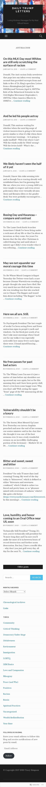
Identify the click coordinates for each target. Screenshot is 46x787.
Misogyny (7, 676)
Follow (9, 756)
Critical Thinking (11, 629)
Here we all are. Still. (16, 314)
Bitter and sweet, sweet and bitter (18, 462)
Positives (7, 688)
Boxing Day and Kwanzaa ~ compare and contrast (20, 216)
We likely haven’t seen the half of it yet (22, 165)
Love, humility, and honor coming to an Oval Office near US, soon (22, 518)
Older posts (23, 567)
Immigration (9, 652)
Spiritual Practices (11, 706)
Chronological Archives (14, 602)
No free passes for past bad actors (17, 363)
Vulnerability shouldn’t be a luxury (19, 411)
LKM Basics (8, 664)
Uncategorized (10, 712)
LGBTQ (6, 658)
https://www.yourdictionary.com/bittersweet (24, 497)
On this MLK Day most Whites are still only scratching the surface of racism (22, 62)
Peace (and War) (10, 682)
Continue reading (21, 101)
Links (5, 608)
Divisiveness (9, 641)
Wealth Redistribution (13, 718)
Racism (6, 694)
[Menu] (6, 36)
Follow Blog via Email (12, 732)
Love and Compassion (13, 670)
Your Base (8, 724)
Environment (9, 647)
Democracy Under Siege (14, 635)
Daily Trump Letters (23, 10)
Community (8, 623)
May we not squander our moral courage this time (19, 264)
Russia (6, 700)
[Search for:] (23, 577)
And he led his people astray (20, 116)
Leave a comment (28, 69)
